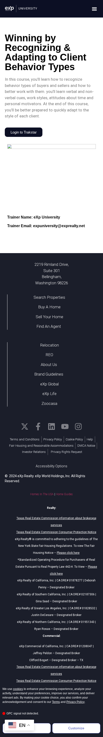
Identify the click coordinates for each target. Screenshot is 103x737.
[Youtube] (65, 426)
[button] (94, 9)
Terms (56, 702)
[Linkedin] (51, 426)
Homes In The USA (42, 494)
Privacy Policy (75, 702)
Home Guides (64, 494)
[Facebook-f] (38, 426)
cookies (18, 689)
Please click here (68, 552)
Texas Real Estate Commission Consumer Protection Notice (56, 532)
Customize (76, 728)
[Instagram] (78, 426)
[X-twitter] (25, 426)
